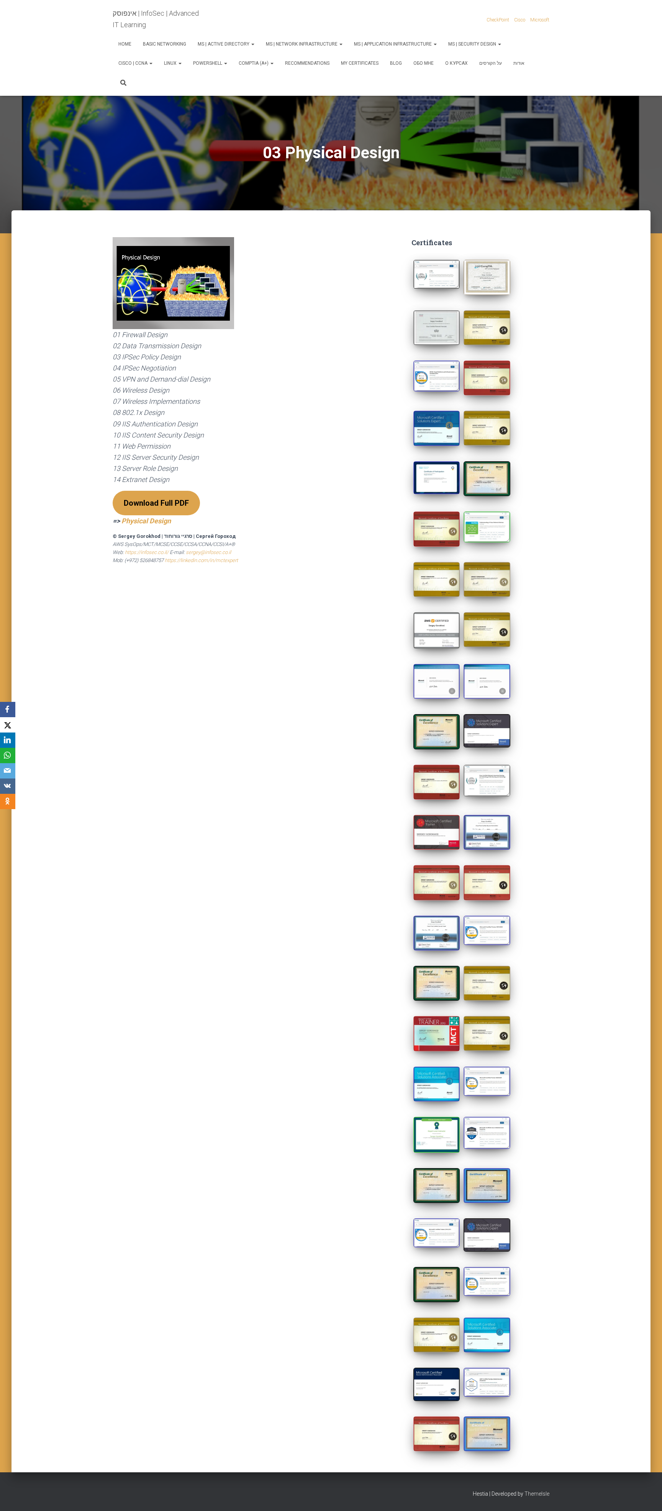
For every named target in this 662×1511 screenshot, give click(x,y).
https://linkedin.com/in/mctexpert (201, 560)
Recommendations (307, 63)
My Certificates (360, 63)
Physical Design (146, 521)
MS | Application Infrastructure (393, 44)
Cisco (519, 20)
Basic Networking (164, 44)
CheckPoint (498, 20)
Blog (396, 63)
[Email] (7, 770)
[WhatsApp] (7, 755)
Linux (171, 63)
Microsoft (539, 20)
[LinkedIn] (7, 740)
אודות (518, 63)
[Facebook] (7, 709)
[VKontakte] (7, 786)
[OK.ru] (7, 801)
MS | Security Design (472, 44)
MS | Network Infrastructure (302, 44)
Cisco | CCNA (133, 63)
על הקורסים (490, 63)
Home (124, 44)
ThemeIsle (536, 1494)
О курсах (456, 63)
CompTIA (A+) (254, 63)
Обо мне (423, 63)
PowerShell (208, 63)
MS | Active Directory (224, 44)
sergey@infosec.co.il (208, 552)
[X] (7, 725)
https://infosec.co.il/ (147, 552)
